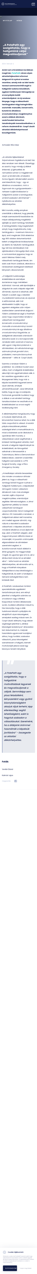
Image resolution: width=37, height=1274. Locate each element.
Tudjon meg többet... (26, 1268)
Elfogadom (11, 1268)
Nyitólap (7, 21)
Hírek (19, 21)
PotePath (16, 73)
